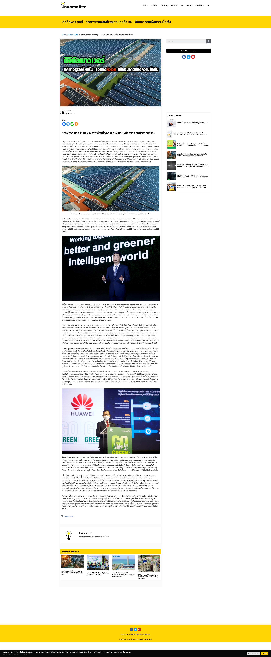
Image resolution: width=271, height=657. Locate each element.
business (154, 5)
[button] (188, 51)
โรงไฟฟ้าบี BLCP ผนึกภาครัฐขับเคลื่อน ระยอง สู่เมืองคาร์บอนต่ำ (98, 574)
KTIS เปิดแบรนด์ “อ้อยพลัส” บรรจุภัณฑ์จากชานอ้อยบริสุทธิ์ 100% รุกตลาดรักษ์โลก (148, 576)
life (208, 5)
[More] (76, 124)
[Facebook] (64, 124)
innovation (174, 5)
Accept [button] (265, 653)
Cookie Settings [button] (253, 653)
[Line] (72, 124)
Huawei (66, 516)
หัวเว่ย (71, 516)
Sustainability (73, 35)
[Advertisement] (182, 85)
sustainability (199, 5)
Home (63, 35)
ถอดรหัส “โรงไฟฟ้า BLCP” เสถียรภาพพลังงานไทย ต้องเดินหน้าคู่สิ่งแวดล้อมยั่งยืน (123, 574)
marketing (164, 5)
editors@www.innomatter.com (139, 634)
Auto (182, 5)
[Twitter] (68, 124)
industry (189, 5)
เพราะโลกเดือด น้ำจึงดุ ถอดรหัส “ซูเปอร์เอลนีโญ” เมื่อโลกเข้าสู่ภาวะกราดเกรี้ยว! (72, 572)
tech (144, 5)
